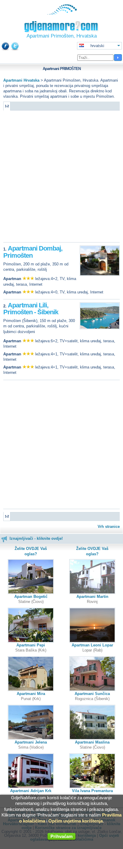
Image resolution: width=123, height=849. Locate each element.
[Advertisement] (61, 177)
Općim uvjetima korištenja (75, 820)
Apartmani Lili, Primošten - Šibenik (30, 308)
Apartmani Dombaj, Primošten (32, 252)
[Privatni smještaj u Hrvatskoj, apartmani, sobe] (61, 13)
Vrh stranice (109, 526)
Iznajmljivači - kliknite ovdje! (36, 538)
